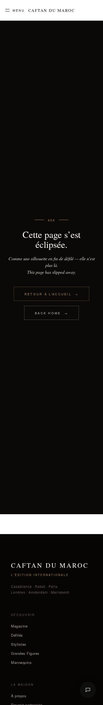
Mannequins (21, 662)
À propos (18, 695)
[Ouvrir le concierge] (88, 690)
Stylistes (18, 644)
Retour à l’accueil (51, 294)
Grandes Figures (25, 653)
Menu (18, 10)
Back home (51, 313)
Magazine (19, 626)
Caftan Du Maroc (51, 10)
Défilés (17, 635)
